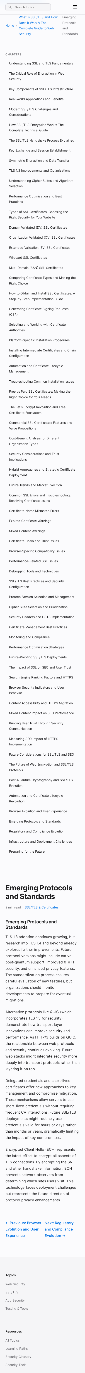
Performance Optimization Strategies (36, 647)
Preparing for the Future (27, 851)
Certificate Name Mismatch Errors (34, 511)
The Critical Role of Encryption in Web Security (37, 76)
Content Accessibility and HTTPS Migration (41, 703)
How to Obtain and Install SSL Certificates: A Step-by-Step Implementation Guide (42, 296)
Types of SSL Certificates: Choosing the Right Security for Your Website (38, 214)
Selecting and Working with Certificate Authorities (37, 327)
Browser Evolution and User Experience (38, 811)
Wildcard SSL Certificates (28, 257)
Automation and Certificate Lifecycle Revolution (36, 798)
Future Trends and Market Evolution (35, 485)
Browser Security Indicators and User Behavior (36, 690)
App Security (15, 1300)
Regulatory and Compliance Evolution (36, 831)
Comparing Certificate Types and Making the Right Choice (42, 280)
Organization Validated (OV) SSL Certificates (42, 237)
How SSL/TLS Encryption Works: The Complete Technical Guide (36, 127)
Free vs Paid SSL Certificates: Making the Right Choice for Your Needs (39, 394)
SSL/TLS (11, 1292)
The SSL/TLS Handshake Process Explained (41, 140)
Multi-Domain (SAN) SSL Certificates (36, 268)
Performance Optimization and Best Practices (35, 199)
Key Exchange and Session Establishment (39, 150)
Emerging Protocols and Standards (35, 821)
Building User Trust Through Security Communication (36, 726)
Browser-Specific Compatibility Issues (37, 551)
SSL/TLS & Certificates (41, 907)
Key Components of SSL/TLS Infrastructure (41, 89)
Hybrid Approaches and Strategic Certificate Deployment (42, 472)
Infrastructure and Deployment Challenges (40, 841)
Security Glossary (18, 1357)
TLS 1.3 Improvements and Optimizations (39, 170)
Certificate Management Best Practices (38, 627)
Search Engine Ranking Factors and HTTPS (41, 677)
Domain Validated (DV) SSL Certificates (38, 227)
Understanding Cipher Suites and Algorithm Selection (41, 183)
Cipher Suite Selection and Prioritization (38, 607)
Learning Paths (16, 1348)
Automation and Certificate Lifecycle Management (36, 368)
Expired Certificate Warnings (30, 521)
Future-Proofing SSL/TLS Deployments (38, 657)
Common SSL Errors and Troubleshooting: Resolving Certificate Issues (40, 498)
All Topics (12, 1340)
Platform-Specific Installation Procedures (39, 340)
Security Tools (15, 1365)
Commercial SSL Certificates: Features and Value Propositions (40, 425)
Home (9, 25)
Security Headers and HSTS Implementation (41, 617)
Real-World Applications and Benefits (36, 99)
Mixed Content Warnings (27, 531)
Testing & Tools (16, 1308)
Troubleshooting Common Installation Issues (41, 381)
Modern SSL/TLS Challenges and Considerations (33, 112)
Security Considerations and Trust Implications (34, 456)
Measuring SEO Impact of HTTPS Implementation (33, 741)
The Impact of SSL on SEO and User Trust (40, 667)
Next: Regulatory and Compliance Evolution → (59, 1229)
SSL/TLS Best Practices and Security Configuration (36, 584)
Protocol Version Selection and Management (41, 597)
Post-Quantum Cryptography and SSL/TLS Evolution (41, 782)
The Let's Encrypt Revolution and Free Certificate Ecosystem (37, 410)
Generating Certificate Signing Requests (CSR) (38, 311)
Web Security (15, 1284)
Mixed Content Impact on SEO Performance (41, 713)
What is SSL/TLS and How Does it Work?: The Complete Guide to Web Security (38, 25)
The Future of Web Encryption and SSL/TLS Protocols (41, 767)
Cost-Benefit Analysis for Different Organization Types (34, 441)
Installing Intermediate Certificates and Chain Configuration (42, 353)
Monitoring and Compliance (29, 637)
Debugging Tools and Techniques (34, 571)
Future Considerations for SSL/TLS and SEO (41, 754)
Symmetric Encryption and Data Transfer (39, 160)
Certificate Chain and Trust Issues (34, 541)
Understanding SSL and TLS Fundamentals (41, 63)
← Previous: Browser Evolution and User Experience (23, 1229)
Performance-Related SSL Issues (33, 561)
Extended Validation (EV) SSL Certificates (39, 247)
